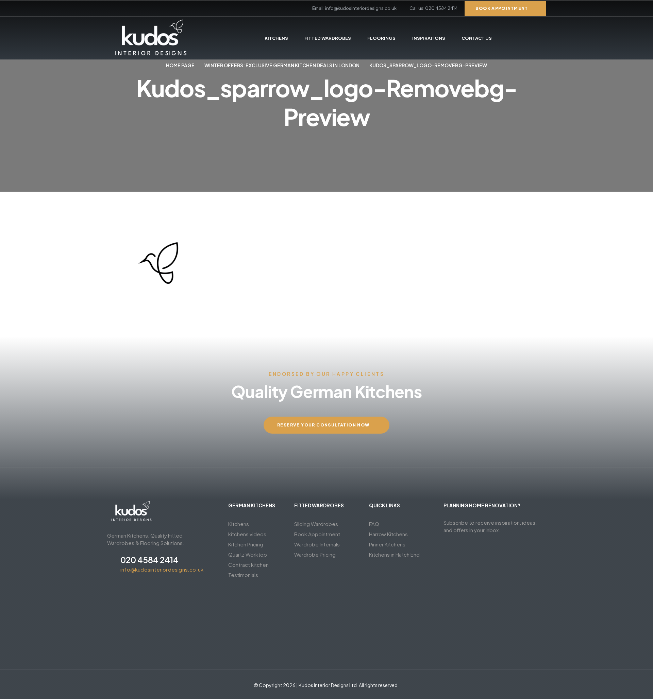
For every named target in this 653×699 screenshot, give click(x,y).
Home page (180, 65)
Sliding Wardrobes (316, 524)
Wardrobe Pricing (315, 554)
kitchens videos (247, 534)
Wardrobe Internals (317, 544)
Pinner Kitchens (387, 544)
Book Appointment (317, 534)
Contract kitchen (248, 564)
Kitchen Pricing (245, 544)
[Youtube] (133, 8)
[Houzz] (157, 8)
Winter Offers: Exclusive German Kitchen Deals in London (281, 65)
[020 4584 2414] (111, 563)
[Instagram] (145, 8)
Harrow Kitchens (388, 534)
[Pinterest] (121, 8)
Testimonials (243, 575)
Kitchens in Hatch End (394, 554)
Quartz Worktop (247, 554)
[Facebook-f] (109, 8)
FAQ (374, 524)
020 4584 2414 (149, 560)
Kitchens (238, 524)
